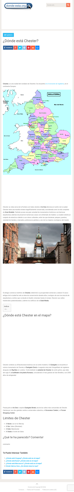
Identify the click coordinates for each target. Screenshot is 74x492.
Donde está (31, 487)
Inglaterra (9, 35)
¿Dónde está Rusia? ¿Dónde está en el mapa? (22, 461)
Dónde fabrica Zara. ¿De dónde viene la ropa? (22, 466)
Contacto (21, 489)
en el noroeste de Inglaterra (54, 84)
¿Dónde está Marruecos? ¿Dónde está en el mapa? (24, 463)
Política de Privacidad (33, 489)
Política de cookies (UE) (49, 489)
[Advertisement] (58, 19)
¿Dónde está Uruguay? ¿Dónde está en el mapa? (23, 458)
